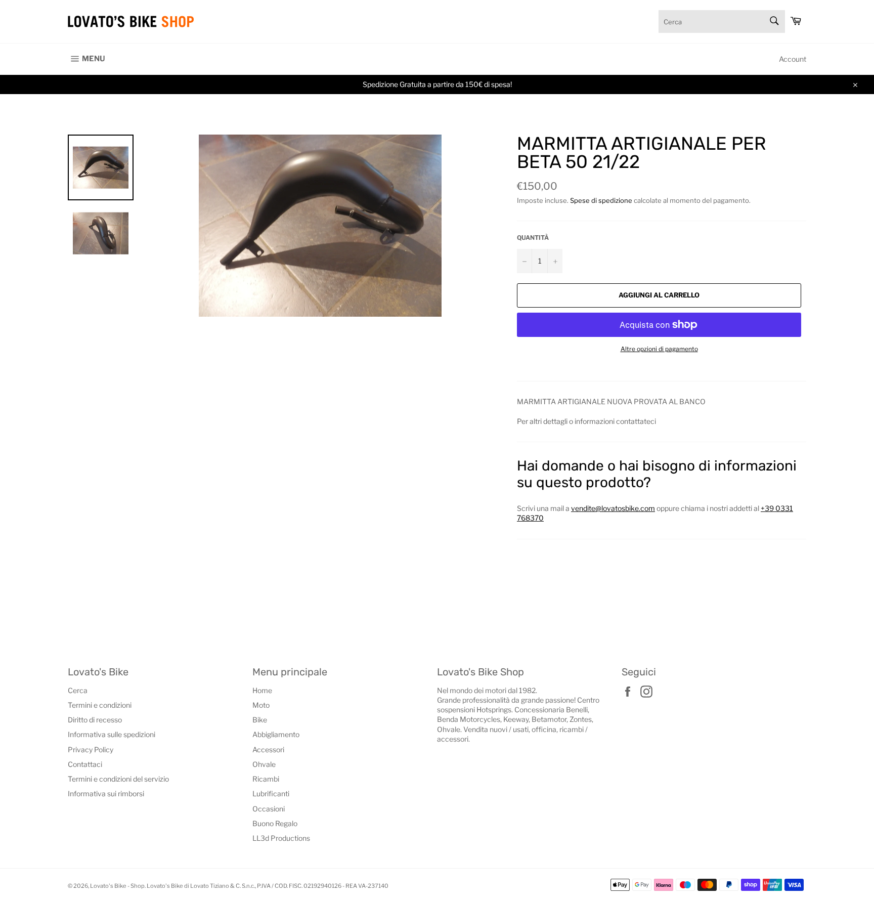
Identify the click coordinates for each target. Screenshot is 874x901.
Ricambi (265, 779)
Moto (261, 705)
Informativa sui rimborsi (106, 793)
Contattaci (85, 764)
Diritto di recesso (95, 719)
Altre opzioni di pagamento (659, 349)
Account (792, 59)
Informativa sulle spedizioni (111, 734)
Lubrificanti (270, 793)
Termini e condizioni (100, 705)
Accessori (268, 749)
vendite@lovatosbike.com (613, 508)
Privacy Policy (90, 749)
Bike (259, 719)
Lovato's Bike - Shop (117, 885)
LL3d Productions (281, 838)
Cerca (78, 690)
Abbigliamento (275, 734)
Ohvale (264, 764)
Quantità (533, 237)
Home (262, 690)
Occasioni (268, 808)
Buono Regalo (274, 823)
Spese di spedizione (601, 200)
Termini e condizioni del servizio (118, 779)
